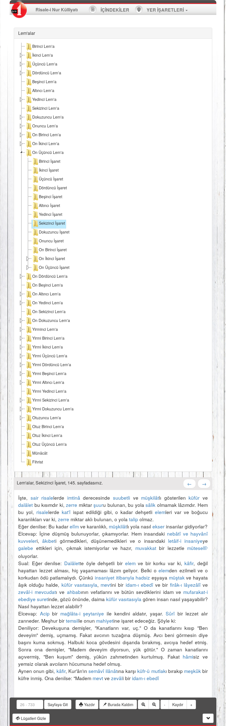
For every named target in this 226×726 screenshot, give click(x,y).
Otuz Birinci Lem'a (48, 426)
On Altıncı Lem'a (46, 294)
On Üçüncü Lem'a (48, 152)
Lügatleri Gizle (33, 718)
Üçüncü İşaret (51, 179)
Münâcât (39, 453)
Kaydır (177, 704)
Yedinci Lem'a (44, 99)
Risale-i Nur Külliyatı (57, 9)
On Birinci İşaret (53, 249)
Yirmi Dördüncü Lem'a (51, 364)
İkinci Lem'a (42, 55)
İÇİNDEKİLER (114, 10)
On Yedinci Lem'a (47, 302)
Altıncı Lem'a (43, 90)
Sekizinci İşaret (52, 223)
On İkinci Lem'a (45, 143)
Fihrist (37, 462)
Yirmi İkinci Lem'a (47, 347)
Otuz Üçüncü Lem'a (49, 444)
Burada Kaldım (120, 704)
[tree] (113, 255)
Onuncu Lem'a (45, 126)
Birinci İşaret (49, 161)
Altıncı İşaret (49, 205)
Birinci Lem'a (43, 46)
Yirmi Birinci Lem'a (48, 338)
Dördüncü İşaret (53, 187)
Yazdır (89, 704)
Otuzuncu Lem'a (46, 417)
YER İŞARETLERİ (165, 10)
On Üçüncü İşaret (54, 267)
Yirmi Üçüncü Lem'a (49, 355)
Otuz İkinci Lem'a (47, 435)
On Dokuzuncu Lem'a (51, 320)
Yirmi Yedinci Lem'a (49, 391)
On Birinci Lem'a (46, 134)
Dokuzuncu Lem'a (48, 117)
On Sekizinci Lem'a (49, 311)
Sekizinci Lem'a (45, 108)
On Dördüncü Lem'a (50, 276)
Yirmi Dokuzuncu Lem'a (53, 409)
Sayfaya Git (58, 704)
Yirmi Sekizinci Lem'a (50, 400)
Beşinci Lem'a (44, 81)
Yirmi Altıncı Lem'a (48, 382)
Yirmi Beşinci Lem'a (49, 373)
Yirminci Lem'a (45, 329)
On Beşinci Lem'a (47, 285)
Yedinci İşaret (50, 214)
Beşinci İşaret (50, 196)
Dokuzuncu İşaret (54, 232)
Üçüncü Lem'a (44, 64)
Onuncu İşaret (51, 240)
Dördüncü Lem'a (46, 72)
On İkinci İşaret (52, 258)
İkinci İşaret (49, 170)
